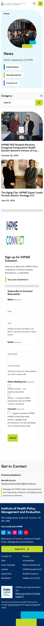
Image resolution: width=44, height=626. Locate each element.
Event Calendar (8, 565)
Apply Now (6, 574)
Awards (4, 569)
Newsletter (6, 578)
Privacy (26, 556)
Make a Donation (30, 565)
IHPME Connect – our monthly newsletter (17, 390)
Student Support (30, 574)
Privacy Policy (13, 605)
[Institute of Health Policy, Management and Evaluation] (13, 3)
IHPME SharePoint (31, 569)
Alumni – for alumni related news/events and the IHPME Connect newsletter (19, 401)
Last (9, 323)
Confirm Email (14, 366)
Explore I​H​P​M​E (40, 3)
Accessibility (28, 561)
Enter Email (12, 354)
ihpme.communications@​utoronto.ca (18, 484)
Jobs (3, 561)
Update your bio (30, 578)
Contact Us (6, 556)
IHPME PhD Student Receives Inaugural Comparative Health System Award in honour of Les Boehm (19, 148)
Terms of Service (31, 605)
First (9, 311)
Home (6, 14)
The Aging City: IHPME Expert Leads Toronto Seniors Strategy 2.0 (22, 194)
